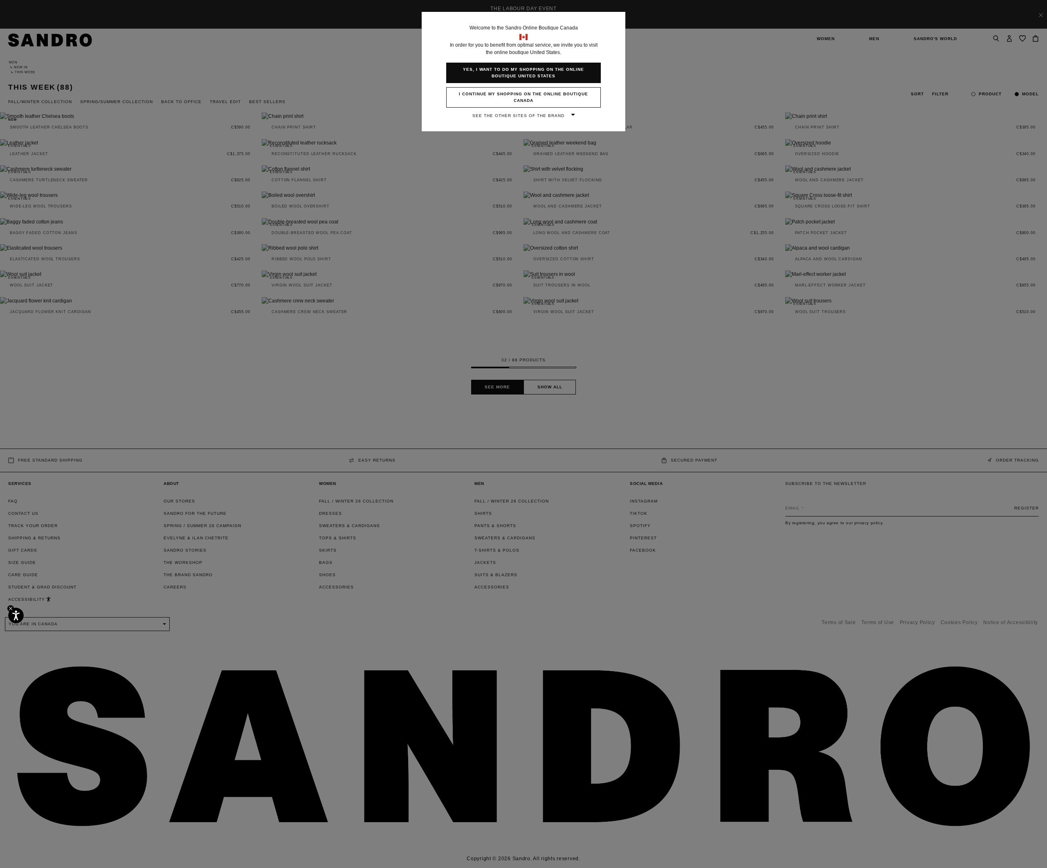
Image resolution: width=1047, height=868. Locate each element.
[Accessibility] (16, 615)
